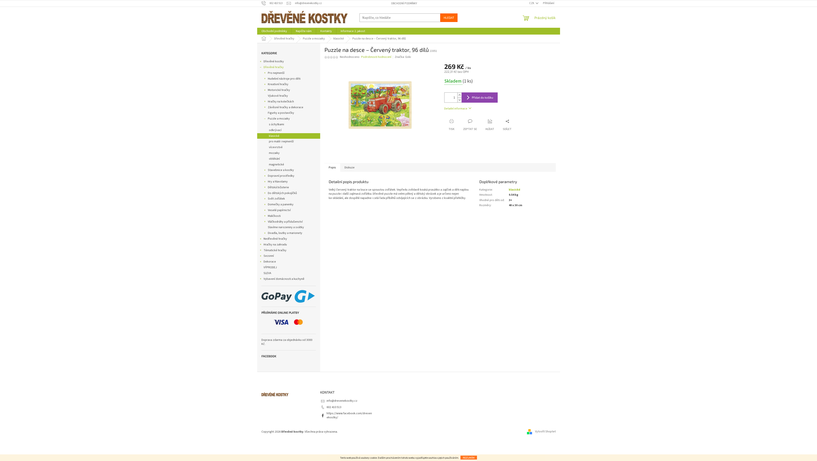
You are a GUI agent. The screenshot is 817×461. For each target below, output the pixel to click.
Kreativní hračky (278, 84)
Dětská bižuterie (278, 187)
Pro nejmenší (276, 73)
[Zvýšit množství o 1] (459, 95)
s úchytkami (276, 124)
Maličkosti (274, 216)
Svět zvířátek (276, 199)
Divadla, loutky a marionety (285, 233)
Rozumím (469, 457)
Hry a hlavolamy (278, 181)
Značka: (403, 57)
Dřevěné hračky (274, 67)
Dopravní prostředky (281, 176)
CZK (532, 3)
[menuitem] (274, 31)
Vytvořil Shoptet (545, 432)
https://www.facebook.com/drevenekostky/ (349, 415)
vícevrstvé (276, 147)
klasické (274, 136)
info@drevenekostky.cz (342, 401)
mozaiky (274, 153)
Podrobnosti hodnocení (376, 57)
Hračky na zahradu (275, 244)
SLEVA (267, 273)
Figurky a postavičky (281, 113)
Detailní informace (455, 108)
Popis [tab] (332, 167)
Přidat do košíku (482, 97)
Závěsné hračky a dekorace (285, 107)
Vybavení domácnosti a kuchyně (284, 279)
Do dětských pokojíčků (282, 193)
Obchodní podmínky (404, 3)
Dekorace (270, 262)
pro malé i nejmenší (281, 141)
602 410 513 (334, 407)
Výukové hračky (278, 96)
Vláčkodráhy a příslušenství (285, 222)
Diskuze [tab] (350, 167)
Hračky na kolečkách (281, 101)
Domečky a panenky (280, 204)
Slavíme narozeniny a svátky (286, 227)
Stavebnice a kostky (281, 170)
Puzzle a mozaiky (279, 119)
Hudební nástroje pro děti (284, 79)
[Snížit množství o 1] (459, 100)
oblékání (274, 159)
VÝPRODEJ (270, 267)
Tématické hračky (275, 250)
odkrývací (275, 130)
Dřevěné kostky (274, 61)
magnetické (276, 164)
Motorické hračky (279, 90)
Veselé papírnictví (279, 210)
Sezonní (269, 256)
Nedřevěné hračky (275, 239)
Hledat (449, 17)
